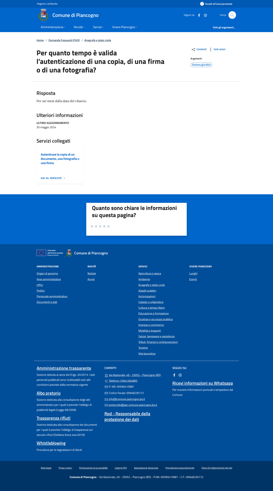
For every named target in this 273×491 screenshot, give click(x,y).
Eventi (193, 279)
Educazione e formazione (153, 313)
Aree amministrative (49, 279)
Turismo (143, 348)
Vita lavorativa (146, 353)
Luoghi (193, 273)
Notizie (92, 273)
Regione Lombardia (47, 4)
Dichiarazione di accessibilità (93, 468)
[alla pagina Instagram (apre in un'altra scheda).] (204, 14)
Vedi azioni (219, 49)
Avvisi (91, 279)
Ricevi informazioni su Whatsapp (202, 383)
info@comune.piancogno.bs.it (126, 399)
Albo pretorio (49, 393)
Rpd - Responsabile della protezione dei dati (127, 416)
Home (40, 40)
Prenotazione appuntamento (179, 468)
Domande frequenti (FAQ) (64, 40)
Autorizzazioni (146, 296)
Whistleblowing (51, 443)
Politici (41, 290)
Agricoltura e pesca (149, 273)
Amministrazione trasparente (64, 368)
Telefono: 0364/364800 (122, 381)
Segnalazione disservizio (146, 468)
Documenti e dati (47, 302)
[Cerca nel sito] (232, 15)
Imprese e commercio (151, 325)
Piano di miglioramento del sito (217, 468)
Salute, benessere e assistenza (156, 336)
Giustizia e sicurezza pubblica (155, 319)
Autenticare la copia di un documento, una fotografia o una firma (60, 158)
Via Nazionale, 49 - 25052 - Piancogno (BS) (138, 374)
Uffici (40, 285)
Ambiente (144, 279)
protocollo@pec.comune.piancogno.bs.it (132, 405)
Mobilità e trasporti (149, 330)
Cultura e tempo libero (151, 308)
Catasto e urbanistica (150, 302)
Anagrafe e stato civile (97, 40)
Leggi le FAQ (121, 468)
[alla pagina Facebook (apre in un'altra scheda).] (198, 14)
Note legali (46, 468)
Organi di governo (47, 273)
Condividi (201, 49)
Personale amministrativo (52, 296)
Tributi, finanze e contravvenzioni (158, 342)
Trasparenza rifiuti (53, 418)
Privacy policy (65, 468)
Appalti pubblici (147, 290)
